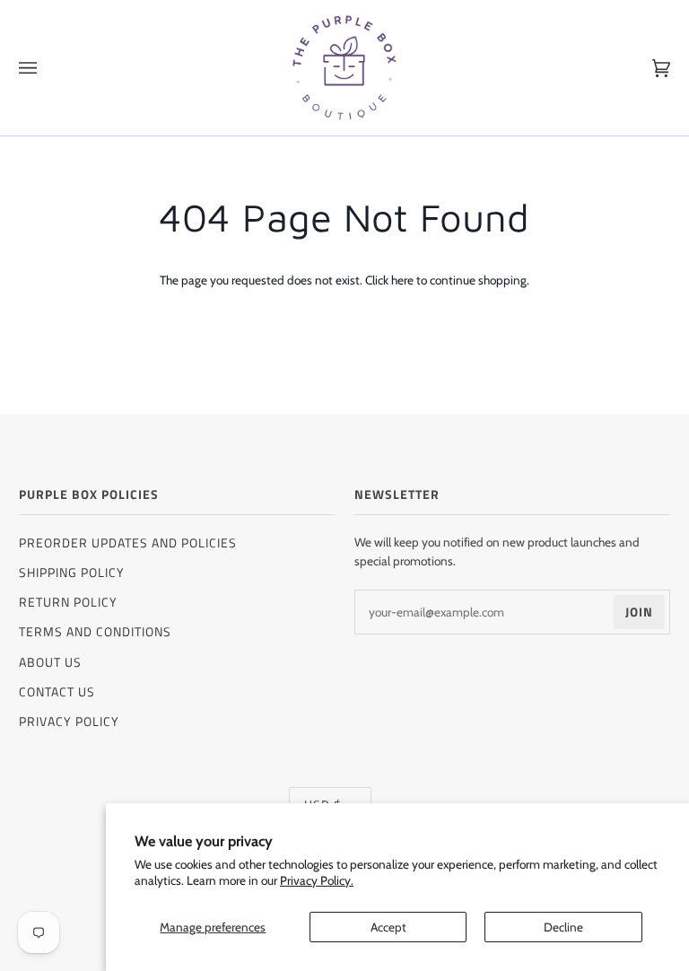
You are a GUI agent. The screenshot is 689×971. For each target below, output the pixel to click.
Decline (563, 927)
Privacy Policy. (316, 880)
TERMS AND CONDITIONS (95, 631)
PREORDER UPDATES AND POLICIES (128, 542)
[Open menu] (46, 68)
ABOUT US (50, 661)
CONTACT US (57, 691)
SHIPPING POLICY (72, 572)
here (402, 280)
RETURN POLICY (68, 601)
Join (639, 611)
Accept (388, 927)
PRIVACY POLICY (69, 721)
